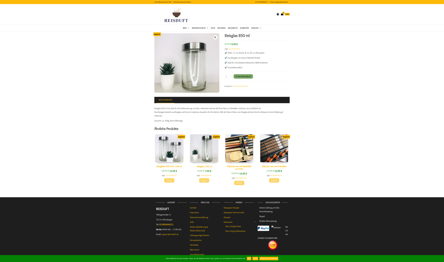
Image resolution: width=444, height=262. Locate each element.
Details (169, 180)
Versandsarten (196, 240)
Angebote (233, 28)
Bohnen (221, 28)
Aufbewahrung (237, 86)
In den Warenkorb (243, 76)
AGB (192, 222)
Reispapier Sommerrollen (234, 212)
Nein (255, 258)
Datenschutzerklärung (199, 217)
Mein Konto (194, 249)
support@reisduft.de (281, 2)
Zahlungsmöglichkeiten (199, 235)
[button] (215, 37)
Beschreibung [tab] (165, 100)
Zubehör (244, 28)
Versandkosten (234, 49)
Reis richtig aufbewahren (235, 231)
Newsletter (194, 245)
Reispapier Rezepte (231, 207)
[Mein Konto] (278, 14)
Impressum (194, 212)
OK (249, 258)
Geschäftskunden (197, 254)
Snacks (254, 28)
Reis (185, 28)
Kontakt (193, 207)
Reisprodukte (199, 28)
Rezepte (227, 217)
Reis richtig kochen (233, 226)
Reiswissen (228, 222)
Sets (213, 28)
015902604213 (262, 2)
